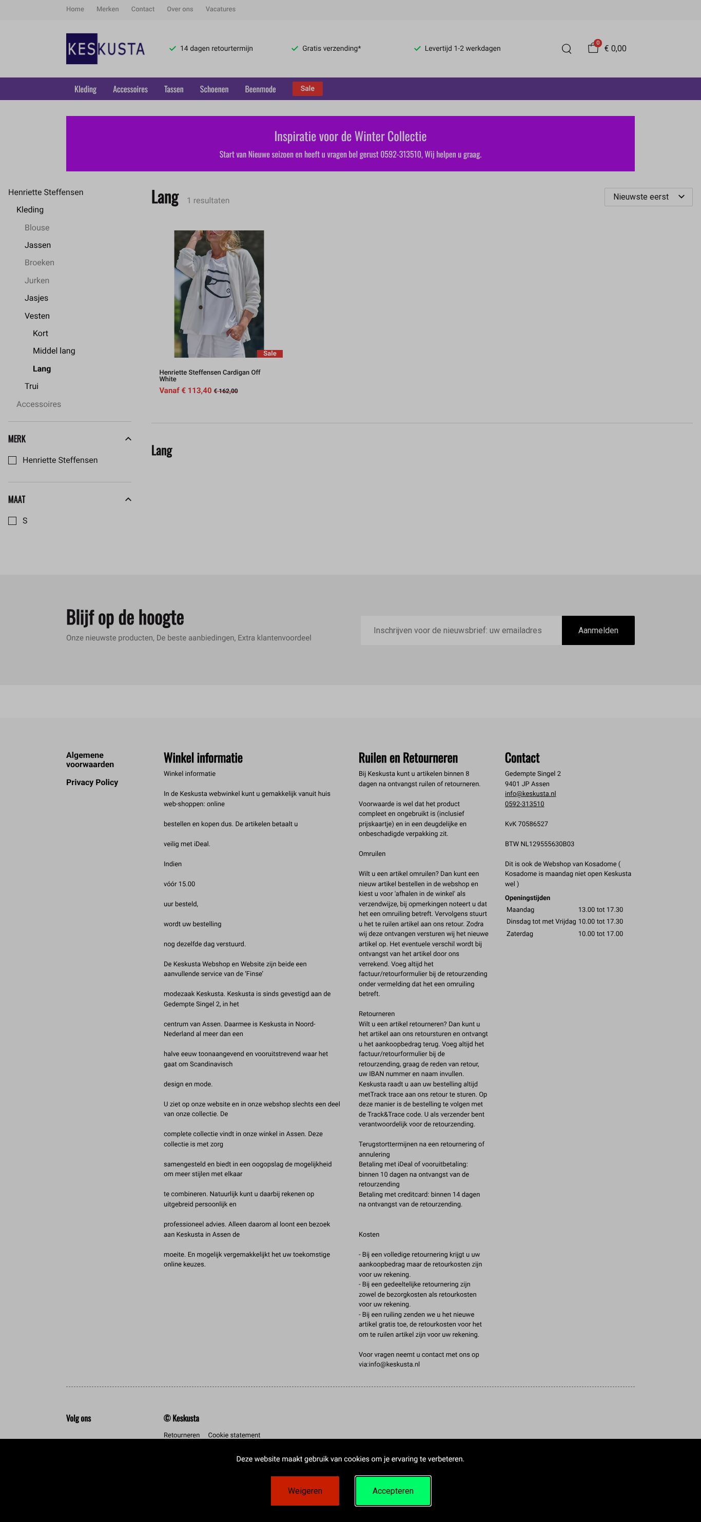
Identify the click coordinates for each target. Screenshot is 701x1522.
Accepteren (393, 1491)
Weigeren (305, 1491)
